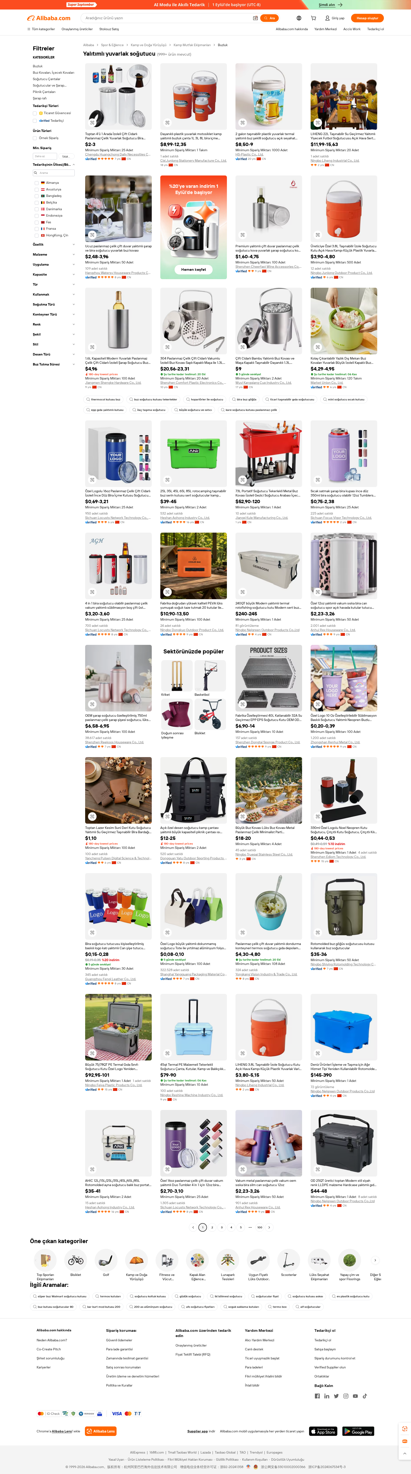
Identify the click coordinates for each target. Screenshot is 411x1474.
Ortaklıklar (321, 1376)
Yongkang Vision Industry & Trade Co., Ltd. (266, 974)
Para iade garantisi (119, 1349)
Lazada (206, 1452)
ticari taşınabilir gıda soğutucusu (292, 399)
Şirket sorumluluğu (50, 1358)
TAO (243, 1452)
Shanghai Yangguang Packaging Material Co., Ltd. (193, 974)
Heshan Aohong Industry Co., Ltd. (185, 518)
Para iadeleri (254, 1367)
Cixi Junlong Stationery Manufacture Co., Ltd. (193, 160)
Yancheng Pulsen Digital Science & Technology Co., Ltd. (118, 858)
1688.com (156, 1452)
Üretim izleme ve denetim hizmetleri (132, 1376)
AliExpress (137, 1452)
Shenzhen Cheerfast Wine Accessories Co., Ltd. (268, 266)
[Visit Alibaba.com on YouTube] (355, 1396)
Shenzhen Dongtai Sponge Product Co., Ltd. (267, 742)
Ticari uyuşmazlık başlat (262, 1358)
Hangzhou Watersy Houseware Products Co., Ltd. (118, 273)
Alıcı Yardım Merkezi (259, 1340)
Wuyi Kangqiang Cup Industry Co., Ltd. (263, 382)
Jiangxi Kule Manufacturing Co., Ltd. (261, 518)
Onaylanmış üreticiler (191, 1345)
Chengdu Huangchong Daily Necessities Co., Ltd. (118, 154)
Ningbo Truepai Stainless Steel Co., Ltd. (264, 854)
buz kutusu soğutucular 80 (55, 1307)
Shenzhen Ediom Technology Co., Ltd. (338, 857)
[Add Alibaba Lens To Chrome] (101, 1431)
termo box (280, 1307)
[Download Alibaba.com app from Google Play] (358, 1431)
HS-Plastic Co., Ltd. (249, 154)
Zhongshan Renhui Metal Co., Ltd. (335, 742)
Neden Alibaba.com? (52, 1340)
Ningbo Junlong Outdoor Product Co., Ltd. (341, 273)
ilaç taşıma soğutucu (151, 410)
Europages (275, 1452)
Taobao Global (225, 1452)
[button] (255, 18)
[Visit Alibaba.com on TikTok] (365, 1396)
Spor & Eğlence (112, 45)
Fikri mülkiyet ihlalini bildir (263, 1376)
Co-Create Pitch (49, 1349)
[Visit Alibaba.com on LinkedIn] (327, 1396)
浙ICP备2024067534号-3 (327, 1467)
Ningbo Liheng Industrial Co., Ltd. (335, 160)
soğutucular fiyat (267, 1296)
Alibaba (88, 45)
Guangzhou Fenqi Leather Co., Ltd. (110, 979)
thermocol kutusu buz (105, 399)
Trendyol (256, 1452)
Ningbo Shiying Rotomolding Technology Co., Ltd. (344, 964)
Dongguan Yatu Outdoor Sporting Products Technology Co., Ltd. (193, 858)
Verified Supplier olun (330, 1367)
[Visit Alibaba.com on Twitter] (336, 1396)
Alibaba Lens (62, 1431)
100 (259, 1227)
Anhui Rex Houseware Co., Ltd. (333, 630)
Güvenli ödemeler (119, 1340)
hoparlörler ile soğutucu (207, 399)
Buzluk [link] (223, 45)
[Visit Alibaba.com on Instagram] (346, 1396)
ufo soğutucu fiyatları (200, 1307)
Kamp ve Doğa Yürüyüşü (148, 45)
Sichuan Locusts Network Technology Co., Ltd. (118, 518)
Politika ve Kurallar (119, 1385)
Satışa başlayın (325, 1349)
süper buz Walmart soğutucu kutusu (62, 1296)
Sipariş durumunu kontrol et (334, 1358)
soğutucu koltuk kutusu (150, 1296)
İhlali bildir (252, 1385)
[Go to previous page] (193, 1227)
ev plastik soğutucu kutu (353, 1296)
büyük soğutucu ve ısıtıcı (195, 410)
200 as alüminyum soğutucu (153, 1307)
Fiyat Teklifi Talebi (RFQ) (193, 1354)
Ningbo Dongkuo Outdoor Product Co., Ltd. (192, 630)
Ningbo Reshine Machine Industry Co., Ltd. (191, 1095)
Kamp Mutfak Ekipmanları (192, 45)
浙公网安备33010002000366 (283, 1467)
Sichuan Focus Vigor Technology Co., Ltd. (341, 518)
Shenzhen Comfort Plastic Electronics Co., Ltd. (193, 382)
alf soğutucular (310, 1307)
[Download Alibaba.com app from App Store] (323, 1431)
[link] (405, 1429)
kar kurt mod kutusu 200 (103, 1307)
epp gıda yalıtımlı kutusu (107, 410)
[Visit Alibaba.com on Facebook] (317, 1396)
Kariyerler (44, 1367)
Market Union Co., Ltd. (327, 382)
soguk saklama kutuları (243, 1307)
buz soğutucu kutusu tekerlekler (155, 399)
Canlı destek (254, 1349)
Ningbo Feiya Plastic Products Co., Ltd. (113, 1085)
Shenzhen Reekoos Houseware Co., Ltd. (114, 742)
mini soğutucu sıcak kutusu (346, 399)
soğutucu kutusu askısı (308, 1296)
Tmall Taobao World (182, 1452)
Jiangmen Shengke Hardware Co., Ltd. (113, 382)
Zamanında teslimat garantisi (127, 1358)
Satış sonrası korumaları (123, 1367)
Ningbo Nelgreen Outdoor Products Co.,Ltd (267, 630)
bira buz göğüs (246, 399)
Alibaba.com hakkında (54, 1330)
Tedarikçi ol (322, 1340)
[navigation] (54, 637)
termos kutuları (110, 1296)
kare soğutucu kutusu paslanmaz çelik (251, 410)
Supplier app (197, 1431)
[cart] (314, 19)
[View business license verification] (248, 1466)
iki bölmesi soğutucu (228, 1296)
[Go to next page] (269, 1227)
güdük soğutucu (190, 1296)
